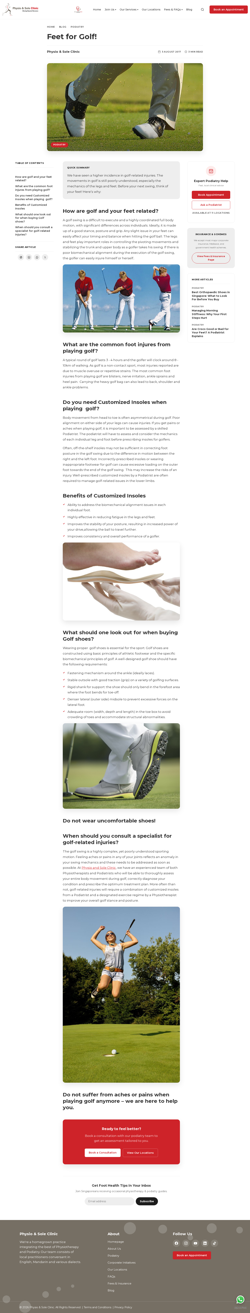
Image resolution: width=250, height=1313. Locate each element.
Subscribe (147, 1201)
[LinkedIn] (205, 1243)
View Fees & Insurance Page (211, 258)
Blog (189, 9)
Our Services (129, 9)
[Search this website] (202, 9)
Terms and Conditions (97, 1307)
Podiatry (113, 1255)
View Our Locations (140, 1152)
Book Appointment (211, 194)
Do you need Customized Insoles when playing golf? (34, 197)
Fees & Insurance (119, 1283)
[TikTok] (214, 1243)
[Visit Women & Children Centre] (81, 9)
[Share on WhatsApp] (37, 257)
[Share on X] (45, 257)
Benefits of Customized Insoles (31, 206)
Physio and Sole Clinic (99, 868)
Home (97, 9)
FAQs (111, 1276)
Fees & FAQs (173, 9)
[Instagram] (186, 1243)
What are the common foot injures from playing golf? (34, 188)
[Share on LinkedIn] (29, 257)
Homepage (116, 1241)
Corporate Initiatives (121, 1262)
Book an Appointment (229, 9)
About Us (114, 1248)
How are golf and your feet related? (33, 178)
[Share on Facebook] (21, 257)
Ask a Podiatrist (211, 205)
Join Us (110, 9)
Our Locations (151, 9)
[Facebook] (176, 1243)
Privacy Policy (123, 1307)
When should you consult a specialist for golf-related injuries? (34, 231)
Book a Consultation (103, 1152)
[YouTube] (195, 1243)
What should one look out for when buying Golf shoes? (33, 218)
